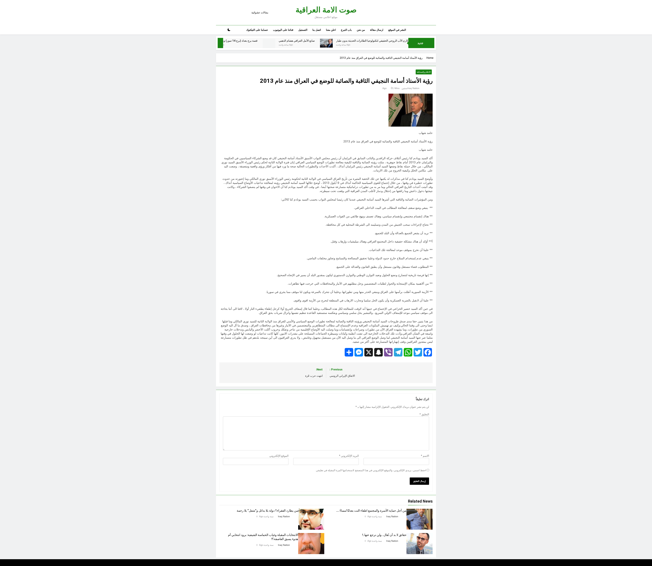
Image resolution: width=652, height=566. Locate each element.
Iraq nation (392, 516)
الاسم (425, 455)
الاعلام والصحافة (424, 72)
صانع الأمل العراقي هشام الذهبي (331, 40)
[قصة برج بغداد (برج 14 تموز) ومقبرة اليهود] (235, 47)
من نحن (361, 29)
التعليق (424, 414)
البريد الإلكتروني (349, 455)
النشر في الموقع (397, 29)
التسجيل (302, 29)
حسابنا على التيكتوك (257, 29)
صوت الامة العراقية (326, 9)
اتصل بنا (316, 29)
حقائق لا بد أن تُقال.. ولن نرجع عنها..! (384, 535)
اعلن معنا (331, 29)
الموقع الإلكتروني (278, 455)
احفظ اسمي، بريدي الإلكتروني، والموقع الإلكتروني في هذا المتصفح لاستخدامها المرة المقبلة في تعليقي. (370, 470)
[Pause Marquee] (220, 43)
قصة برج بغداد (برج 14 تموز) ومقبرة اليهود (268, 40)
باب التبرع (346, 29)
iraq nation (413, 88)
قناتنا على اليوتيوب (283, 29)
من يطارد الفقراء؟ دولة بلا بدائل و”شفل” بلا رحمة (267, 510)
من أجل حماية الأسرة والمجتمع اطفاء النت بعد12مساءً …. (371, 510)
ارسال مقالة (376, 29)
